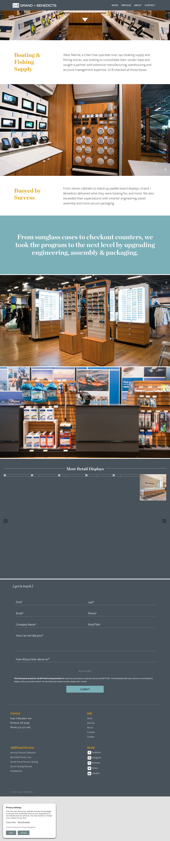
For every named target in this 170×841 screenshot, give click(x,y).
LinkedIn (95, 706)
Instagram (96, 690)
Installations (16, 704)
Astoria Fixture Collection (23, 685)
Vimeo (94, 701)
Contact (91, 665)
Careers (91, 669)
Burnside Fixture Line (20, 690)
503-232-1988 (24, 660)
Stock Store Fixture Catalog (24, 695)
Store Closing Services (21, 699)
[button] (5, 488)
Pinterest (95, 696)
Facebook (96, 685)
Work (89, 651)
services (91, 656)
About (90, 660)
